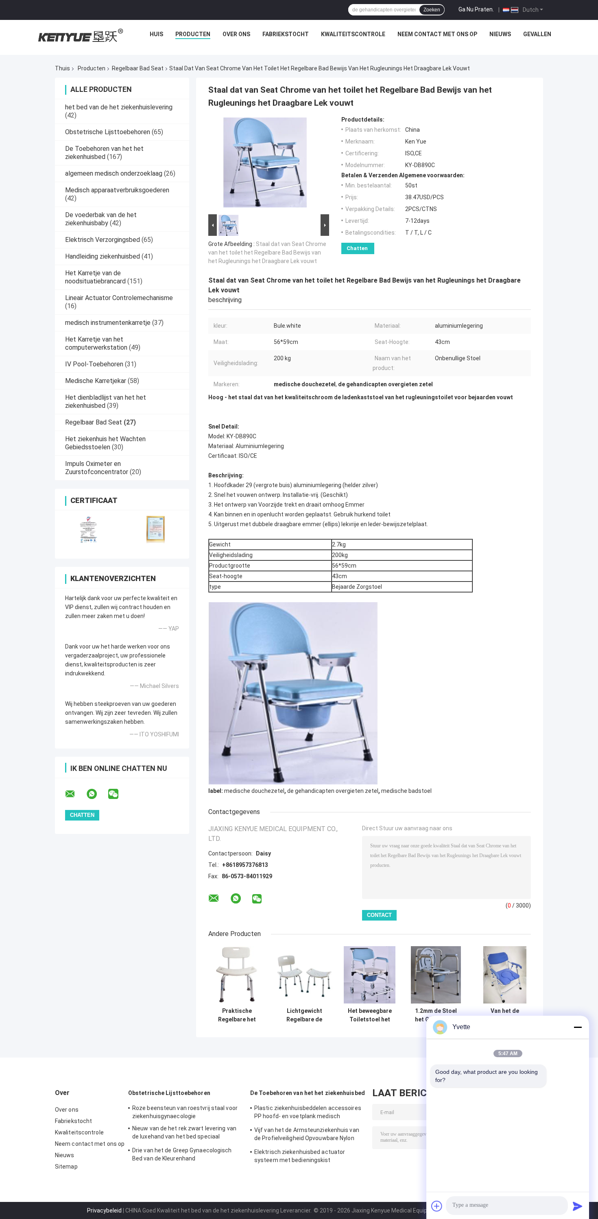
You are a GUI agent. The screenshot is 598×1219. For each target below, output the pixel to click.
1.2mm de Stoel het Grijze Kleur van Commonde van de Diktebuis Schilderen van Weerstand (436, 1015)
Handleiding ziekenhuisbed (102, 256)
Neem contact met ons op (437, 34)
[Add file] (437, 1206)
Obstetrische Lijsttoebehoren (107, 132)
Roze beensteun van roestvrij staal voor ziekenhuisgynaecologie (185, 1112)
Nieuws (500, 34)
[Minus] (578, 1027)
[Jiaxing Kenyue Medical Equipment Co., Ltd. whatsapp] (97, 794)
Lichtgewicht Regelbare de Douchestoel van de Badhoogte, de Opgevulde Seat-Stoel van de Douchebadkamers (304, 1015)
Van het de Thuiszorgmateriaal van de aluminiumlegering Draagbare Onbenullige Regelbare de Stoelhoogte (505, 1015)
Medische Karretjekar (95, 381)
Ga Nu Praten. (476, 9)
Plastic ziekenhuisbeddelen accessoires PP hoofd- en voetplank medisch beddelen (307, 1113)
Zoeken (431, 10)
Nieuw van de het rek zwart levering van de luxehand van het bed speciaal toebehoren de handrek (184, 1133)
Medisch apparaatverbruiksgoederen (117, 190)
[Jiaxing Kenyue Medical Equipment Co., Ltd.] (79, 36)
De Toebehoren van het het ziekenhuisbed (104, 153)
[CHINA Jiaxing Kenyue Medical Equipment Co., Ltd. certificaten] (88, 529)
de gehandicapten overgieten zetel (332, 791)
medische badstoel (406, 791)
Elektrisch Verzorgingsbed (102, 240)
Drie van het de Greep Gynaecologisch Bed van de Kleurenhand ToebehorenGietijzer (182, 1155)
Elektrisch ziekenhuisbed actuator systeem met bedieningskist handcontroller (299, 1157)
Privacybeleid (104, 1210)
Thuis (62, 68)
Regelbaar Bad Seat (138, 68)
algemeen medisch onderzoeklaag (113, 173)
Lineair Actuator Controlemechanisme (119, 298)
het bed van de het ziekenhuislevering (118, 107)
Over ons (236, 34)
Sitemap (66, 1166)
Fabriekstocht (285, 34)
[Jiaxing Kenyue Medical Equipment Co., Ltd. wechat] (118, 794)
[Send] (577, 1206)
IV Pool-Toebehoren (94, 364)
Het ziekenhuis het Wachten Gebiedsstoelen (105, 443)
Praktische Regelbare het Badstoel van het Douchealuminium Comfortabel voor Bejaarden (237, 1015)
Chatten (357, 248)
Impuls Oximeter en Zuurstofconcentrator (96, 468)
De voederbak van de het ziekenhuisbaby (101, 219)
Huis (156, 34)
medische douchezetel (254, 791)
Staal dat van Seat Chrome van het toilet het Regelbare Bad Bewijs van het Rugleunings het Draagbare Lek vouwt (267, 252)
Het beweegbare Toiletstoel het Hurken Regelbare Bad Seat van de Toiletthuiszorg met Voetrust (369, 1015)
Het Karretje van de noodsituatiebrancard (95, 277)
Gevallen (537, 34)
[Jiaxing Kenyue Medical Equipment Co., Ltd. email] (75, 794)
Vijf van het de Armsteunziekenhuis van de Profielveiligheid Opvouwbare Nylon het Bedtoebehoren (306, 1135)
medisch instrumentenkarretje (108, 323)
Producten (192, 34)
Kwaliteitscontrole (353, 34)
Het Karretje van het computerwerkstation (96, 343)
